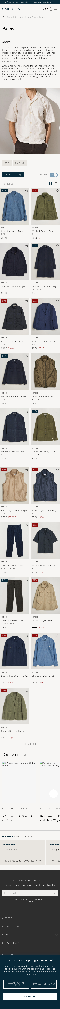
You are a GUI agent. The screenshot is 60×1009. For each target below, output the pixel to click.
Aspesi (4, 228)
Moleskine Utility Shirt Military (43, 451)
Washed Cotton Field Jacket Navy (12, 341)
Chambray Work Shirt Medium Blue (43, 676)
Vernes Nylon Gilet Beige (14, 510)
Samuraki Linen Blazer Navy (43, 341)
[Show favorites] (46, 8)
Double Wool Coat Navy (44, 286)
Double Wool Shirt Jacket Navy (14, 396)
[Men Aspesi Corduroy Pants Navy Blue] (14, 540)
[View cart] (51, 9)
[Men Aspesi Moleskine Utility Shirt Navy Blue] (14, 426)
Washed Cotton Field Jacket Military (43, 231)
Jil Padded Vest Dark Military (42, 396)
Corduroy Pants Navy (12, 565)
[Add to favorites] (26, 191)
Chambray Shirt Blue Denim (12, 231)
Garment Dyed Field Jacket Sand (42, 620)
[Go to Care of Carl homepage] (13, 9)
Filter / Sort (11, 175)
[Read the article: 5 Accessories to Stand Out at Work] (19, 794)
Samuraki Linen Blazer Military (13, 731)
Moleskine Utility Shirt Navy (12, 451)
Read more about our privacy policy (30, 900)
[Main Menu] (55, 9)
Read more (31, 974)
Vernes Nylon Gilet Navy (44, 510)
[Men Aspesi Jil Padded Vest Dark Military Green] (45, 371)
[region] (30, 852)
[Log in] (43, 9)
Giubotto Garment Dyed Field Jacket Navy (13, 286)
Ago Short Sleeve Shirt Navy (43, 565)
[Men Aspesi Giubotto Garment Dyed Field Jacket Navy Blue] (14, 261)
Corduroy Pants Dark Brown (12, 620)
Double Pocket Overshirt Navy (13, 676)
